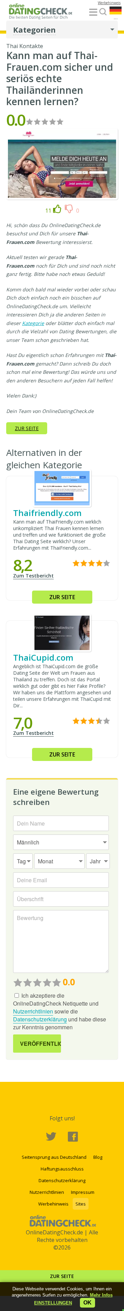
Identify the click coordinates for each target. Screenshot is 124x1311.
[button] (53, 1303)
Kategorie (33, 323)
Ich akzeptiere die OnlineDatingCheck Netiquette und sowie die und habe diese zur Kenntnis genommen (59, 1011)
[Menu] (93, 12)
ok (87, 1303)
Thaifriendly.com (47, 512)
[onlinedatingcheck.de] (42, 12)
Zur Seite (62, 1276)
